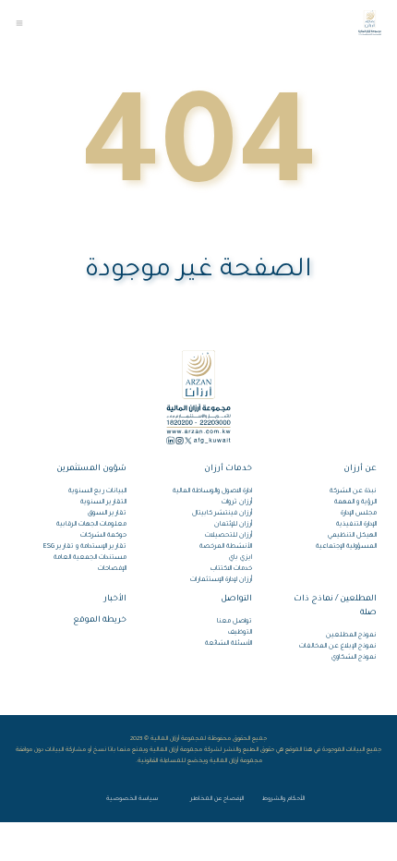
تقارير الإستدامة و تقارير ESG (84, 547)
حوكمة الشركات (103, 536)
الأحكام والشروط (283, 798)
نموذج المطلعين (351, 635)
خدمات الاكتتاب (231, 569)
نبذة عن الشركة (353, 491)
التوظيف (239, 633)
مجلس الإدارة (359, 513)
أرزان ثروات (236, 502)
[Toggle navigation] (19, 23)
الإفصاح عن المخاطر (217, 798)
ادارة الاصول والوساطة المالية (212, 491)
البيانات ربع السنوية (97, 491)
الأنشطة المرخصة (225, 547)
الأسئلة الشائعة (228, 644)
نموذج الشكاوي (354, 657)
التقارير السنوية (103, 502)
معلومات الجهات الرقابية (91, 524)
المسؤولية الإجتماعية (346, 547)
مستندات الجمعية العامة (90, 558)
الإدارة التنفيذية (356, 524)
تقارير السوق (107, 513)
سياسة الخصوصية (132, 798)
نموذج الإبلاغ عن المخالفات (338, 646)
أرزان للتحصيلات (228, 536)
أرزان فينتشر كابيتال (221, 513)
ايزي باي (240, 558)
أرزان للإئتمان (232, 524)
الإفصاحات (112, 569)
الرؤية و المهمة (355, 502)
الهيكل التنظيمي (352, 536)
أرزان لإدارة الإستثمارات (220, 580)
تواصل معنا (234, 621)
